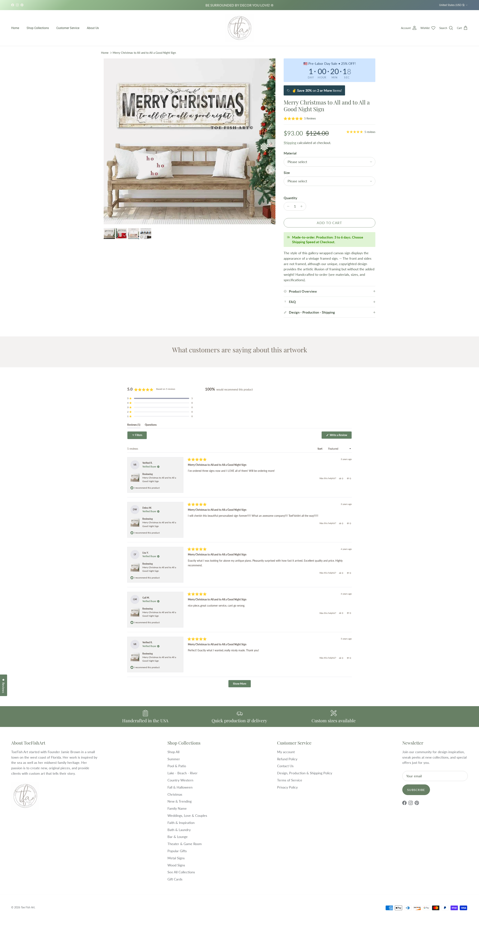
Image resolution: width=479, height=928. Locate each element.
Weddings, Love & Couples (187, 815)
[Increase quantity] (302, 206)
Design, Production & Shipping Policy (304, 773)
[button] (300, 118)
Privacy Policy (287, 787)
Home (15, 28)
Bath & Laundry (179, 830)
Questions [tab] (151, 425)
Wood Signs (176, 865)
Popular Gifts (177, 851)
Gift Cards (174, 879)
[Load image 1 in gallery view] (189, 141)
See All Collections (181, 872)
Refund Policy (287, 759)
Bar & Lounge (177, 837)
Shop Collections (38, 28)
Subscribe (416, 790)
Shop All (173, 752)
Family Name (177, 808)
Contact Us (285, 766)
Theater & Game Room (184, 844)
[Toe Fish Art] (239, 28)
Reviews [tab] (133, 425)
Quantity (290, 198)
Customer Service (67, 28)
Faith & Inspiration (181, 823)
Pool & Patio (176, 766)
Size (287, 173)
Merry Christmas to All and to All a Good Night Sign (144, 52)
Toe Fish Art (28, 907)
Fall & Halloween (180, 787)
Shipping (290, 143)
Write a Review (340, 436)
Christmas (174, 794)
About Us (93, 28)
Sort (320, 448)
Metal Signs (176, 858)
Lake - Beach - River (182, 773)
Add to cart (329, 223)
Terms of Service (289, 780)
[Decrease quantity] (287, 206)
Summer (173, 759)
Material (290, 153)
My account (286, 752)
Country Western (180, 780)
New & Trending (179, 801)
